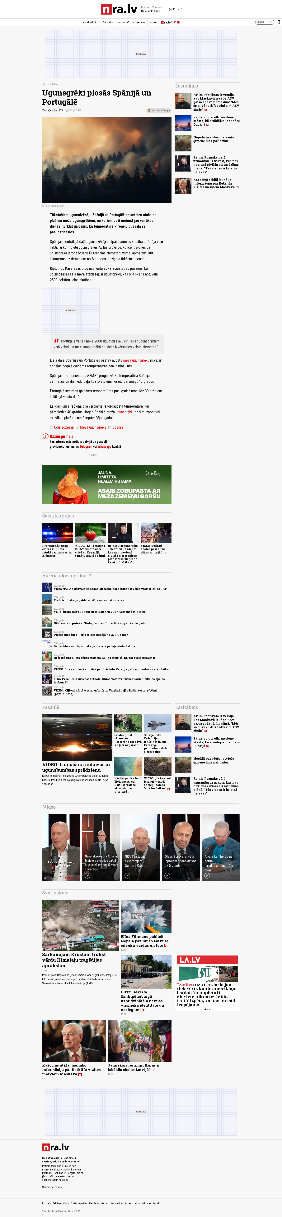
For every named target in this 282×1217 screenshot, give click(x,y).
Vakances (146, 1203)
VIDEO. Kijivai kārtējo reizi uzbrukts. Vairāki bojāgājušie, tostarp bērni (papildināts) (105, 692)
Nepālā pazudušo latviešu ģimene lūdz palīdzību (213, 139)
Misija (66, 1203)
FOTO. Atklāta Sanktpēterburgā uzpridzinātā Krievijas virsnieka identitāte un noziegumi (142, 1001)
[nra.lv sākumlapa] (119, 9)
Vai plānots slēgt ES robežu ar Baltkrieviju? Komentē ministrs (100, 612)
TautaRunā (123, 22)
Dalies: (93, 455)
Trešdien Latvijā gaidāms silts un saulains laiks (89, 600)
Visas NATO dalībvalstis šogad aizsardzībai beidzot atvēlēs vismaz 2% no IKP (110, 589)
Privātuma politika (79, 1203)
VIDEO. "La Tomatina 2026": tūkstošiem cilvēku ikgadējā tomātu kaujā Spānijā (90, 550)
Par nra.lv (46, 1203)
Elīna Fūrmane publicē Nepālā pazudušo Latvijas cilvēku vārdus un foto (145, 941)
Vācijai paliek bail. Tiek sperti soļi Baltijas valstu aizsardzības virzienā (128, 784)
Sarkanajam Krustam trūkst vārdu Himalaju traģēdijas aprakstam (74, 960)
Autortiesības (117, 1203)
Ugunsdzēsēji (62, 427)
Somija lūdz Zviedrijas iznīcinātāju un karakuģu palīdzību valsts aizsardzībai (156, 743)
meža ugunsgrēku (136, 360)
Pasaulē (53, 84)
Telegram (85, 447)
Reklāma (57, 1203)
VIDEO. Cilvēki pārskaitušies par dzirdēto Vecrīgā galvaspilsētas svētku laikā (111, 669)
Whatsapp (104, 447)
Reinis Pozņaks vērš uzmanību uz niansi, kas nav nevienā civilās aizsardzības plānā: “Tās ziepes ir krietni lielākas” (123, 554)
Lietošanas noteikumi (99, 1203)
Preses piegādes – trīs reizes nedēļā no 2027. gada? (91, 635)
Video (49, 807)
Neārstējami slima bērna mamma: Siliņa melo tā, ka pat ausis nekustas (105, 658)
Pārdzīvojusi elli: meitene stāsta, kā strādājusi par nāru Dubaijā (216, 120)
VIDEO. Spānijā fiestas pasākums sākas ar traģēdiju (153, 549)
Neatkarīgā (89, 22)
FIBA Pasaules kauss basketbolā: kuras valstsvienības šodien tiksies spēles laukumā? (109, 680)
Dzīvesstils (106, 22)
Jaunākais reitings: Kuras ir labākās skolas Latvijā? (134, 1067)
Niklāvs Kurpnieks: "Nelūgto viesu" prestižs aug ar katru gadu (100, 623)
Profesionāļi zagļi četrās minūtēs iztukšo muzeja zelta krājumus (57, 550)
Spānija (115, 427)
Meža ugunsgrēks (91, 427)
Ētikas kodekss (132, 1203)
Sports (153, 22)
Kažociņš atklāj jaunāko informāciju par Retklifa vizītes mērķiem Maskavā (214, 183)
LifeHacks (139, 22)
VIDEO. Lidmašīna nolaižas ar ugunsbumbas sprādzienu (76, 767)
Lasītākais (186, 86)
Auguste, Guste (150, 11)
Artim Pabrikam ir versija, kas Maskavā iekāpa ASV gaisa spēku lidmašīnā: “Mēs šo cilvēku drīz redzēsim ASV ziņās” (216, 102)
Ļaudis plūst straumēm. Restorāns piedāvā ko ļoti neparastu (128, 740)
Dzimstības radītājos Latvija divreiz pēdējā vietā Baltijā (94, 646)
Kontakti (157, 1203)
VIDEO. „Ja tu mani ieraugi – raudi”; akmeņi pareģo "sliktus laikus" (157, 783)
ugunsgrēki (124, 412)
